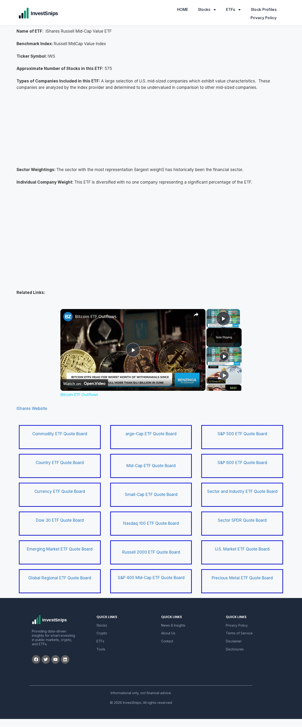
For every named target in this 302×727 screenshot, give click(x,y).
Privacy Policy (264, 17)
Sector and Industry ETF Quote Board (242, 491)
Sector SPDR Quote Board (242, 520)
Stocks (204, 9)
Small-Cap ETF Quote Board (151, 494)
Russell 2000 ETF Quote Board (151, 552)
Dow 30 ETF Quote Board (60, 520)
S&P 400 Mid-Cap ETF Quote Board (151, 577)
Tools (100, 649)
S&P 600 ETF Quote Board (242, 462)
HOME (183, 9)
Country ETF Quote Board (60, 462)
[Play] (224, 356)
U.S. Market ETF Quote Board (242, 549)
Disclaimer (234, 641)
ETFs (230, 9)
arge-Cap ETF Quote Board (151, 433)
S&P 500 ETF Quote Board (242, 433)
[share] (196, 314)
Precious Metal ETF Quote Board (242, 578)
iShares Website (32, 408)
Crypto (101, 633)
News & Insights (173, 625)
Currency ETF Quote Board (59, 491)
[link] (68, 316)
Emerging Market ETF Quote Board (59, 549)
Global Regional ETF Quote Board (59, 578)
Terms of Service (239, 633)
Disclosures (235, 649)
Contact (167, 641)
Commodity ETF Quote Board (59, 433)
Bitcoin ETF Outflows (96, 316)
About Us (168, 633)
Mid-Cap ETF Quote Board (151, 465)
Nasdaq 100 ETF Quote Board (151, 523)
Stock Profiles (264, 9)
